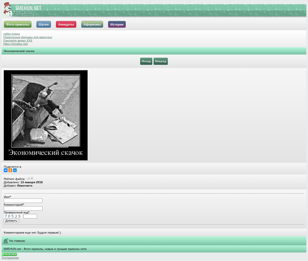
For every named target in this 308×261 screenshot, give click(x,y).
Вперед (160, 61)
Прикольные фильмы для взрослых (27, 37)
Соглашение (10, 257)
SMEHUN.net (12, 249)
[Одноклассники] (10, 170)
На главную (17, 240)
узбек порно (11, 33)
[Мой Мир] (15, 170)
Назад (146, 61)
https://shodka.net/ (15, 43)
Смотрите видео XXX (17, 40)
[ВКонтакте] (6, 170)
